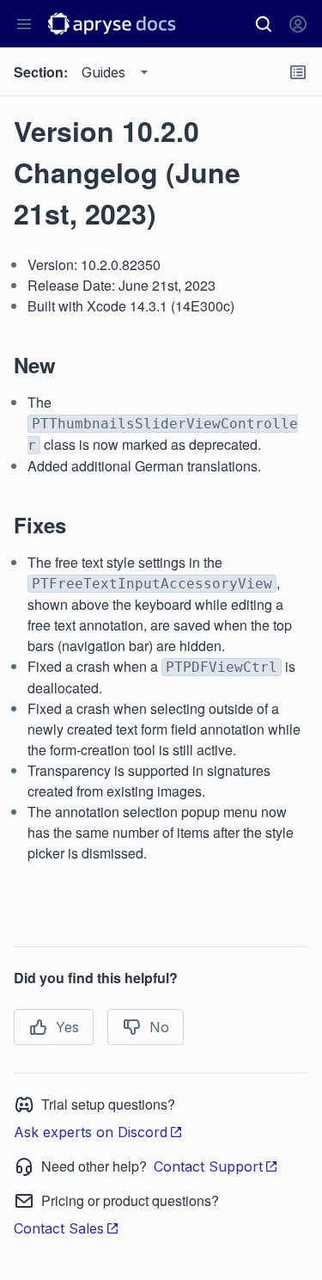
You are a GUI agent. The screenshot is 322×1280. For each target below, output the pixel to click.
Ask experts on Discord (90, 1132)
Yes (67, 1027)
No (159, 1027)
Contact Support (208, 1166)
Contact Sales (59, 1228)
